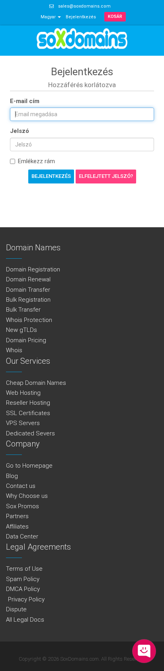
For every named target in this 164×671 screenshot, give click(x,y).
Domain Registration (33, 269)
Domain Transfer (28, 289)
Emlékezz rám (36, 161)
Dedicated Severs (30, 433)
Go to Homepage (29, 465)
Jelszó (19, 131)
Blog (12, 476)
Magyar (49, 17)
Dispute (16, 609)
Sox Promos (22, 506)
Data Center (22, 536)
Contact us (20, 486)
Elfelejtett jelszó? (106, 176)
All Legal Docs (25, 619)
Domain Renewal (28, 279)
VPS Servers (23, 423)
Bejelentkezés (81, 17)
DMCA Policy (23, 589)
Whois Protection (29, 320)
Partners (17, 516)
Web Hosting (23, 392)
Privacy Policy (25, 599)
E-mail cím (24, 101)
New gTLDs (21, 330)
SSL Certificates (28, 413)
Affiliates (17, 526)
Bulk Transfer (23, 309)
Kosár (115, 16)
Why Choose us (27, 495)
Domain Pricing (26, 340)
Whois (14, 350)
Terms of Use (24, 568)
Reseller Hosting (28, 402)
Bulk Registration (28, 299)
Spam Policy (22, 579)
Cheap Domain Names (36, 382)
